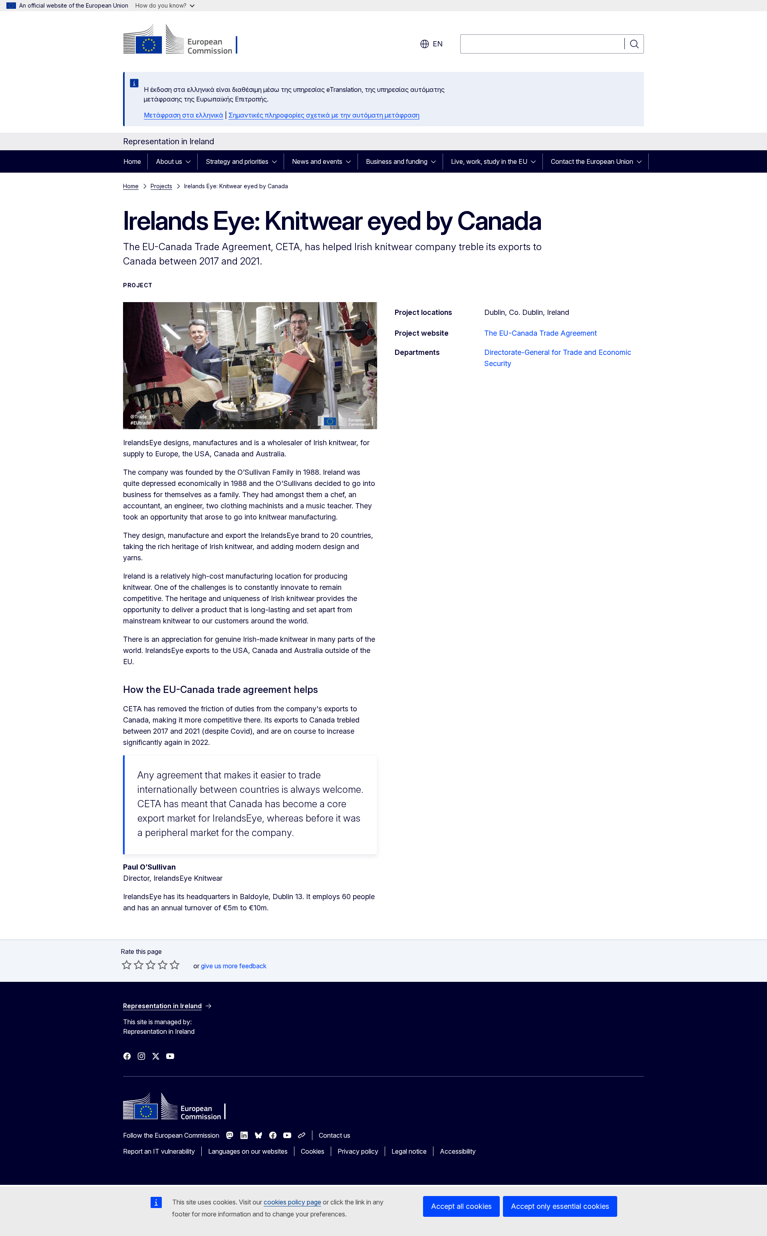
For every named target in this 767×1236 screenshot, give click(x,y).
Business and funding (396, 161)
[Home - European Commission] (187, 40)
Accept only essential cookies (560, 1206)
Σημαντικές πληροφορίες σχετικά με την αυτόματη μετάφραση (324, 115)
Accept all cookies (461, 1206)
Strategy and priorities (237, 161)
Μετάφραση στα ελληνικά (183, 115)
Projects (161, 186)
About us (169, 161)
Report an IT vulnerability (159, 1151)
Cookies (312, 1151)
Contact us (334, 1135)
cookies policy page (292, 1202)
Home (132, 161)
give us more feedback (233, 966)
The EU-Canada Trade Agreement (540, 333)
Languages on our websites (248, 1151)
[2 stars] (133, 964)
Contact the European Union (592, 161)
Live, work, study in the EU (489, 161)
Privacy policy (358, 1151)
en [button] (438, 44)
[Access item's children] (190, 161)
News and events (317, 161)
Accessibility (458, 1151)
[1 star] (127, 964)
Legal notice (409, 1151)
